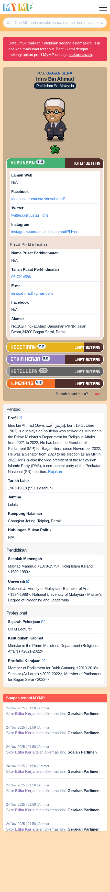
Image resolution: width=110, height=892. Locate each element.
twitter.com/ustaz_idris (30, 215)
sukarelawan (80, 54)
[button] (55, 149)
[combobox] (59, 23)
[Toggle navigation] (103, 7)
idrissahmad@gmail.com (32, 293)
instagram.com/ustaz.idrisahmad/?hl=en (44, 231)
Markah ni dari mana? (72, 394)
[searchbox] (59, 23)
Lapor (97, 394)
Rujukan (55, 471)
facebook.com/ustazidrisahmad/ (38, 199)
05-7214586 (21, 277)
